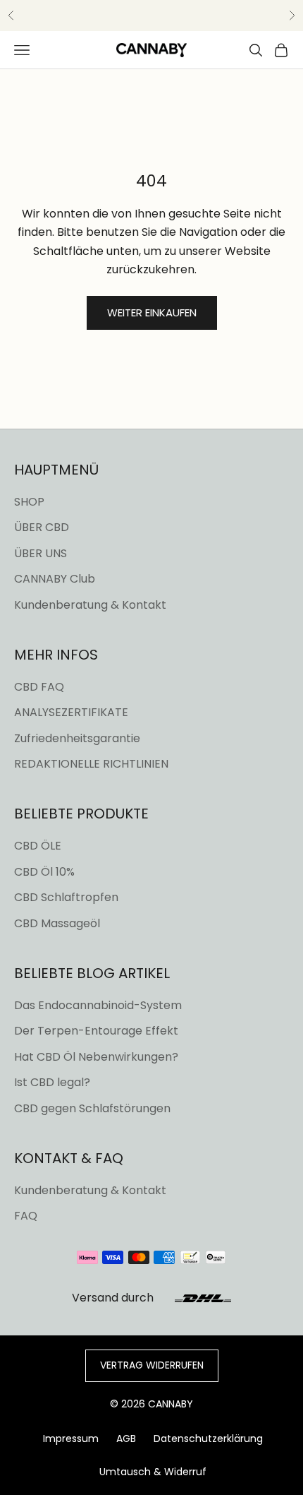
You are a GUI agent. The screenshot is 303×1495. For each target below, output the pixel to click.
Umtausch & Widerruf (152, 1472)
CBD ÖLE (37, 846)
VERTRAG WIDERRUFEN (152, 1365)
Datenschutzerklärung (208, 1438)
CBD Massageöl (57, 923)
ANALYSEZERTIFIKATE (71, 712)
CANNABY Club (54, 579)
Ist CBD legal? (52, 1082)
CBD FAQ (39, 687)
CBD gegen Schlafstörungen (92, 1108)
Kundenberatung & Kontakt (90, 605)
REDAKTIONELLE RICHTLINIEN (91, 764)
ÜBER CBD (41, 527)
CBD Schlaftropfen (66, 897)
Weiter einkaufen (152, 312)
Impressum (71, 1438)
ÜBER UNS (40, 553)
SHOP (29, 502)
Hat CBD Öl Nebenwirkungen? (96, 1057)
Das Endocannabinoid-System (98, 1005)
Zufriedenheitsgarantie (77, 738)
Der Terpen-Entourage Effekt (96, 1031)
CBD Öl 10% (44, 872)
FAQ (25, 1216)
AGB (126, 1438)
